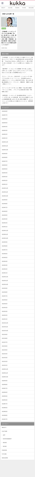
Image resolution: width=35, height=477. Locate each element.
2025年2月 (4, 180)
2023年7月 (4, 249)
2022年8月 (4, 292)
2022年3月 (4, 311)
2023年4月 (4, 261)
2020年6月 (4, 392)
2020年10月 (5, 376)
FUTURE (4, 454)
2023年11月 (5, 234)
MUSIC (5, 446)
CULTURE (4, 431)
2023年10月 (5, 238)
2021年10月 (5, 330)
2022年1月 (4, 319)
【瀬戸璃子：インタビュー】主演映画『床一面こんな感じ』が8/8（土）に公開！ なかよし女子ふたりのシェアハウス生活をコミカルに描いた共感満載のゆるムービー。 (17, 70)
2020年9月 (4, 380)
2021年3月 (4, 357)
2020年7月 (4, 388)
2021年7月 (4, 342)
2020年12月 (5, 369)
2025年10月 (5, 149)
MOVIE (5, 442)
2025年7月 (4, 161)
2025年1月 (4, 184)
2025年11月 (5, 146)
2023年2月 (4, 269)
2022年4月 (4, 307)
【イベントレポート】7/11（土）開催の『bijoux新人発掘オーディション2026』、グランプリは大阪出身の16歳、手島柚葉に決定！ (17, 89)
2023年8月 (4, 246)
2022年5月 (4, 303)
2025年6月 (4, 165)
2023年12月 (5, 230)
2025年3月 (4, 176)
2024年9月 (4, 199)
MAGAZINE (5, 458)
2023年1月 (4, 273)
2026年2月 (4, 134)
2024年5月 (4, 215)
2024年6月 (4, 211)
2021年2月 (4, 361)
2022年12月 (5, 276)
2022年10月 (5, 284)
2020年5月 (4, 396)
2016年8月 (4, 415)
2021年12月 (5, 323)
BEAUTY (4, 427)
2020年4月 (4, 400)
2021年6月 (4, 346)
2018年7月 (4, 403)
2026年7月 (4, 115)
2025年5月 (4, 169)
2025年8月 (4, 157)
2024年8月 (4, 203)
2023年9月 (4, 242)
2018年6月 (4, 407)
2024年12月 (5, 188)
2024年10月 (5, 196)
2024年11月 (5, 192)
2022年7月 (4, 296)
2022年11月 (5, 280)
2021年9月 (4, 334)
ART (4, 435)
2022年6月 (4, 300)
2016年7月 (4, 419)
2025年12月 (5, 142)
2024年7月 (4, 207)
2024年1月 (4, 226)
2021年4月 (4, 353)
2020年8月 (4, 384)
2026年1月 (4, 138)
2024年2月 (4, 222)
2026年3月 (4, 130)
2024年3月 (4, 219)
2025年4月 (4, 172)
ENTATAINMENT (7, 438)
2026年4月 (4, 126)
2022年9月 (4, 288)
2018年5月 (4, 411)
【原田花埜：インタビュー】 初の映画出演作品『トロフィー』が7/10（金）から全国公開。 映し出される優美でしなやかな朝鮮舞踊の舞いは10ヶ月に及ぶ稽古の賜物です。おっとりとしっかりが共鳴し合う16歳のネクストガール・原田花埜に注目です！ (17, 99)
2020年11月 (5, 373)
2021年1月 (4, 365)
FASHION (4, 450)
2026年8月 (4, 111)
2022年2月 (4, 315)
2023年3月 (4, 265)
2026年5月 (4, 122)
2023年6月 (4, 253)
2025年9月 (4, 153)
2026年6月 (4, 119)
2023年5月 (4, 257)
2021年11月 (5, 326)
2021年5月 (4, 350)
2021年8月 (4, 338)
